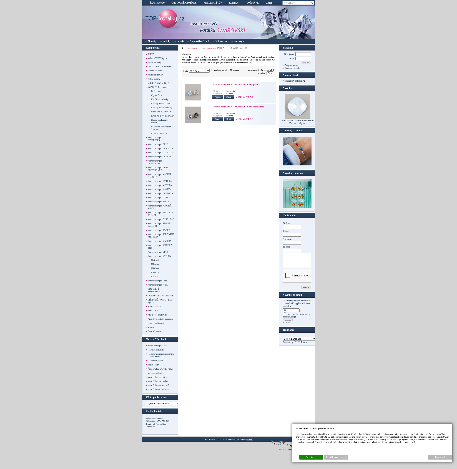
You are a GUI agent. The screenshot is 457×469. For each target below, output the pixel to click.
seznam (236, 70)
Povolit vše (311, 457)
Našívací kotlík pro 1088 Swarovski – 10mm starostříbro (238, 106)
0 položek (297, 81)
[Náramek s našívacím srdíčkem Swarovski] (297, 207)
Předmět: (286, 223)
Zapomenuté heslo (292, 68)
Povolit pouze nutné (336, 457)
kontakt (250, 439)
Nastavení (440, 457)
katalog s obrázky (221, 70)
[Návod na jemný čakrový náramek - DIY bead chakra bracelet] (297, 164)
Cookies (281, 449)
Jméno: (286, 231)
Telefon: (286, 247)
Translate (304, 342)
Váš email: (287, 239)
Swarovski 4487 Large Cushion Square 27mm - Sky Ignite (297, 122)
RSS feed (287, 322)
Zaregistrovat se (291, 65)
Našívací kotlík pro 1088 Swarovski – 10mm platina (236, 84)
